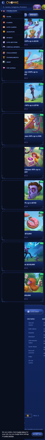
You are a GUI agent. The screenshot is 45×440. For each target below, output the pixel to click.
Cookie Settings (9, 436)
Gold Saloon (32, 329)
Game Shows (32, 347)
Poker (30, 357)
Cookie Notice (21, 432)
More (35, 416)
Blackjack (31, 337)
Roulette (31, 333)
